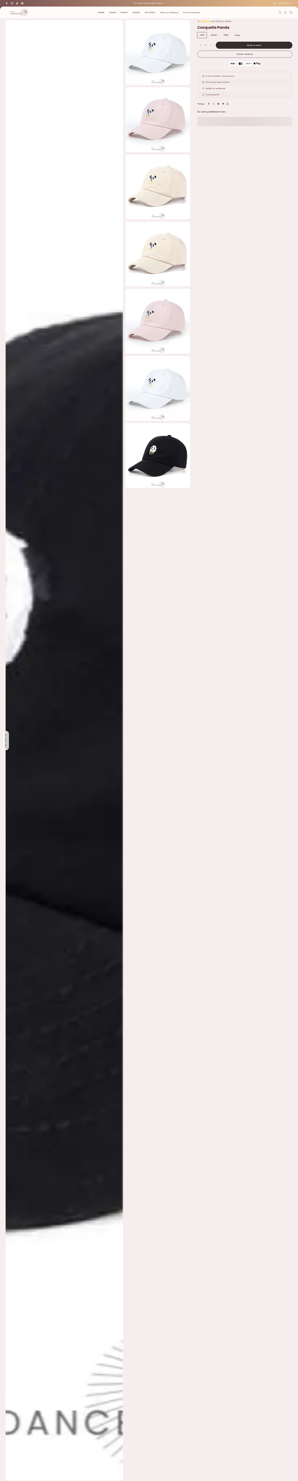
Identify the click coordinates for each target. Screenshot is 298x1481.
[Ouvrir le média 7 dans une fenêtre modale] (157, 388)
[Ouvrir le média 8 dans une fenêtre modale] (157, 455)
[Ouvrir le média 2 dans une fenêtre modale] (157, 52)
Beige (237, 35)
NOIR (202, 35)
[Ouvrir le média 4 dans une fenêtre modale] (157, 186)
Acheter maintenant (245, 54)
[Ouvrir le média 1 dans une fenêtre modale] (64, 750)
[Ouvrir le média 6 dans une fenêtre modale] (157, 321)
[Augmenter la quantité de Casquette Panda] (211, 45)
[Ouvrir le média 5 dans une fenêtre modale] (157, 254)
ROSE (226, 35)
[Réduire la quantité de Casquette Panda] (200, 45)
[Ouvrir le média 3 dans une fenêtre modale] (157, 119)
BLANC (214, 35)
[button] (6, 740)
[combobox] (283, 3)
